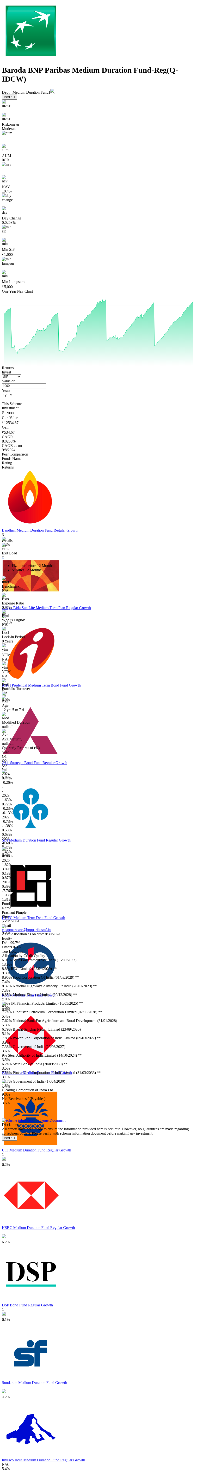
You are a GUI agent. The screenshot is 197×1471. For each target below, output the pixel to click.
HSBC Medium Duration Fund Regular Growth (38, 1228)
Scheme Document (50, 1120)
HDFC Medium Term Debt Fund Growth (33, 918)
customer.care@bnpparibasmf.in (26, 930)
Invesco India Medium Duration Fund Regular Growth (43, 1460)
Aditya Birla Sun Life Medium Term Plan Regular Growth (46, 608)
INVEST (9, 97)
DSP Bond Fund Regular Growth (27, 1305)
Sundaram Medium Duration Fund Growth (34, 1383)
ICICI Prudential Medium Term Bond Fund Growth (41, 685)
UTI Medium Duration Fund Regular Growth (36, 1150)
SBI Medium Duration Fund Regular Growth (36, 840)
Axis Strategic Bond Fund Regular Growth (34, 763)
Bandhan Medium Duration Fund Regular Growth (40, 530)
